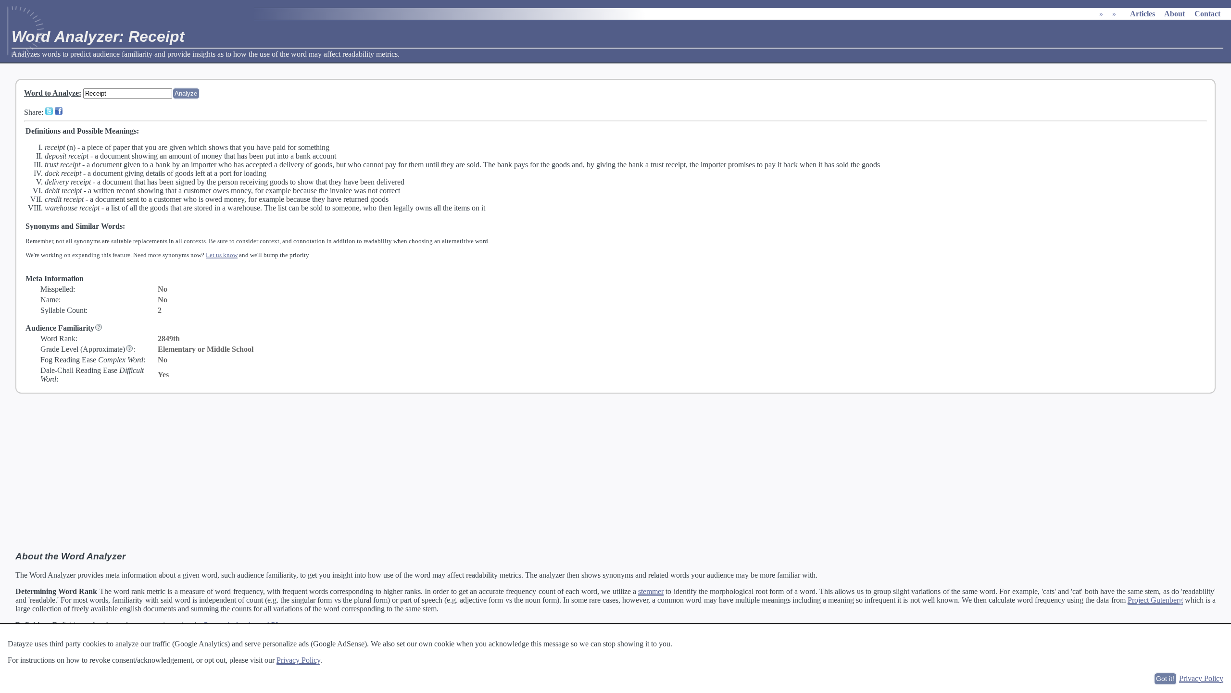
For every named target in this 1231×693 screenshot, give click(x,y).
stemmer (651, 591)
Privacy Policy (298, 660)
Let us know (222, 255)
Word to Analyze (51, 93)
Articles (1142, 14)
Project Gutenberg (1155, 600)
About (1174, 14)
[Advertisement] (615, 472)
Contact (1207, 14)
